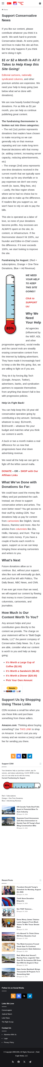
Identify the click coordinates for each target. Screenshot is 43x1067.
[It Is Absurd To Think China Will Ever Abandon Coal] (8, 936)
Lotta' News (6, 1018)
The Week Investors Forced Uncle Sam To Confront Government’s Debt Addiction (29, 946)
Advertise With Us (10, 1034)
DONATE (7, 471)
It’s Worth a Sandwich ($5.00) (22, 671)
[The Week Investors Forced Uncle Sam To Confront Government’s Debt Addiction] (8, 947)
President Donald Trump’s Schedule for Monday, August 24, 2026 (29, 889)
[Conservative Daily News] (15, 3)
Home (5, 10)
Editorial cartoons (11, 75)
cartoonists (13, 521)
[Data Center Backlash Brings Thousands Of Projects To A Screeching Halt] (8, 972)
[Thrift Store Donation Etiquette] (8, 901)
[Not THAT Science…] (8, 912)
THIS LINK (25, 729)
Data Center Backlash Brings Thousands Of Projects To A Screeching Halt (28, 971)
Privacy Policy (9, 1042)
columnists (21, 529)
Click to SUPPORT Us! (31, 302)
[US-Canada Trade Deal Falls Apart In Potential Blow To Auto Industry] (8, 810)
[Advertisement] (21, 854)
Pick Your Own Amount (19, 680)
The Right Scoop (7, 1022)
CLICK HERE (29, 773)
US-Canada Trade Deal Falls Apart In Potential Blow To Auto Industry (28, 809)
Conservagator (7, 1010)
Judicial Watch (7, 1014)
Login (6, 1038)
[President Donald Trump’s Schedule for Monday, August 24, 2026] (8, 890)
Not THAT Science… (25, 909)
